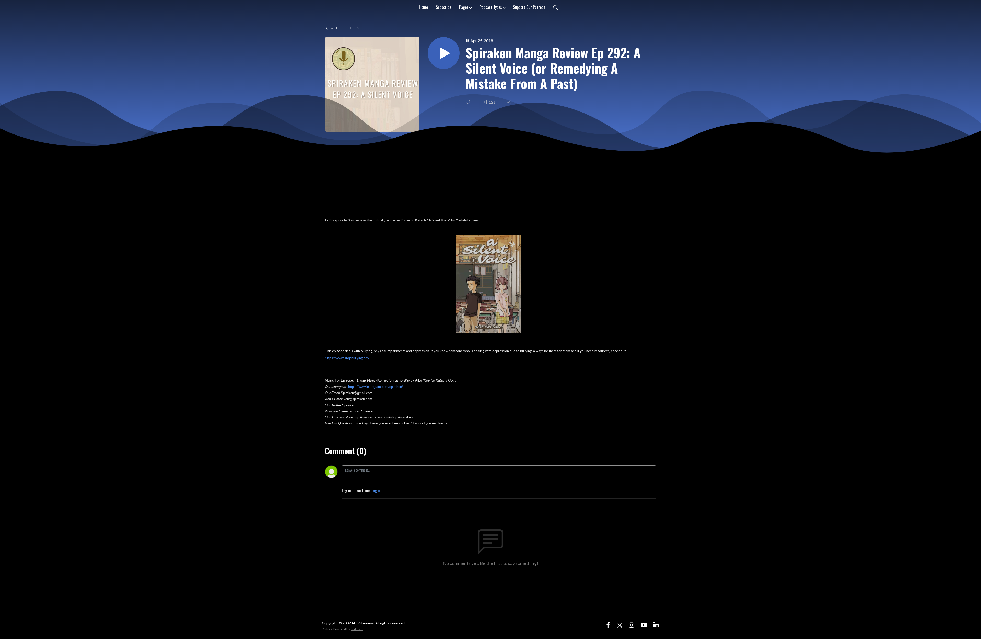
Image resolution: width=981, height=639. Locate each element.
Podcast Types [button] (491, 7)
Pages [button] (464, 7)
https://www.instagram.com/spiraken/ (375, 387)
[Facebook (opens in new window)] (608, 624)
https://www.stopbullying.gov (347, 358)
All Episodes (344, 27)
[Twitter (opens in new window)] (619, 624)
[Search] (555, 7)
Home (423, 7)
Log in (376, 491)
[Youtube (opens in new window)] (644, 624)
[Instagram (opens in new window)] (631, 624)
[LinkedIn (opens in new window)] (656, 624)
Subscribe (443, 7)
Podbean (357, 629)
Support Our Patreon (529, 7)
